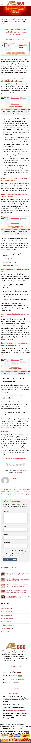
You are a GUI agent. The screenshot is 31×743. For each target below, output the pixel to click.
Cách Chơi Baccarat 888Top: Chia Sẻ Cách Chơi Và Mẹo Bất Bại (18, 574)
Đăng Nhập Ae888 (19, 459)
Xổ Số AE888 (5, 632)
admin (23, 39)
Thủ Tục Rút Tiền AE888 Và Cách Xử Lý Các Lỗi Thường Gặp (23, 491)
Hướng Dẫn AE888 (14, 19)
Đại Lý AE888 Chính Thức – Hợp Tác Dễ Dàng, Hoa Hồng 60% (17, 597)
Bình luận (6, 511)
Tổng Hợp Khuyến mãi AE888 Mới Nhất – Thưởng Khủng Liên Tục (16, 591)
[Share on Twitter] (13, 464)
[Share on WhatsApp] (7, 464)
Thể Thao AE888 (6, 625)
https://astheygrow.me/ (17, 710)
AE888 (15, 694)
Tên (5, 526)
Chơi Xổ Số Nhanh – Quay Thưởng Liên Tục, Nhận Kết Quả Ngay (17, 585)
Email (5, 534)
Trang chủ (4, 19)
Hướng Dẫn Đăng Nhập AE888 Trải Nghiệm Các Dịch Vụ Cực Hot (8, 491)
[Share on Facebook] (10, 464)
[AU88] (15, 735)
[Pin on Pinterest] (20, 464)
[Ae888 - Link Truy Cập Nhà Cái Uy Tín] (15, 3)
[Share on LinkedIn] (23, 464)
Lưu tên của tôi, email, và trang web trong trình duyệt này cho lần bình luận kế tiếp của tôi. (14, 553)
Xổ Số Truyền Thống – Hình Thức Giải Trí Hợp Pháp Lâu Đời (17, 580)
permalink (19, 472)
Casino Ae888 (5, 612)
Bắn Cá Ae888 (5, 608)
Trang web (6, 542)
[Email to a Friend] (17, 464)
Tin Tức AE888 (6, 628)
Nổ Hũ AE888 (5, 622)
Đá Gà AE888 (5, 615)
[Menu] (2, 4)
